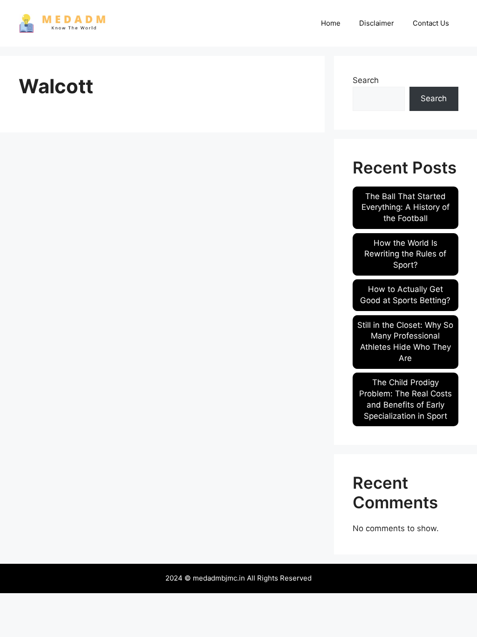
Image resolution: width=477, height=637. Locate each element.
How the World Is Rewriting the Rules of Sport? (405, 254)
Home (331, 23)
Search (366, 80)
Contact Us (431, 23)
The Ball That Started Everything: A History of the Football (405, 207)
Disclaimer (376, 23)
